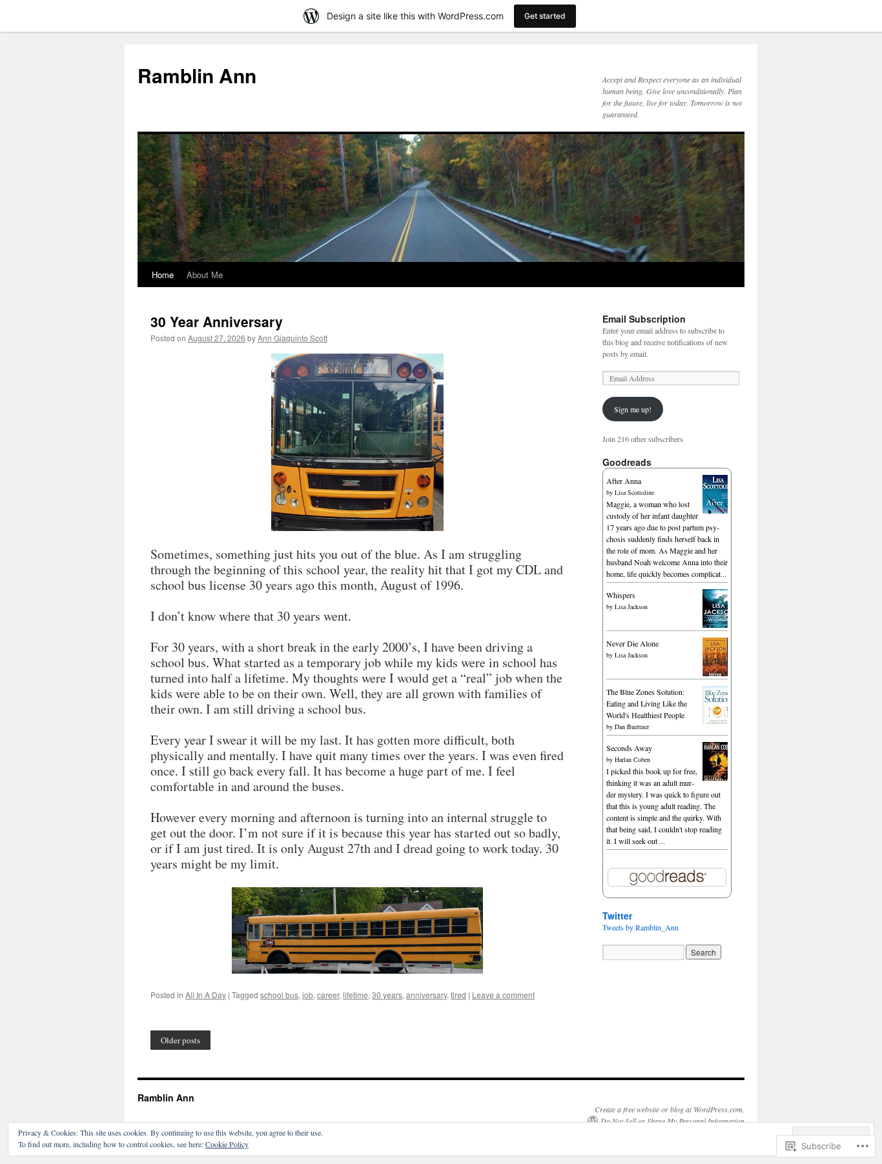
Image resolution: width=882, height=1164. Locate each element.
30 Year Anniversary (216, 321)
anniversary (426, 994)
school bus (279, 994)
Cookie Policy (227, 1144)
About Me (205, 274)
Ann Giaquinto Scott (292, 337)
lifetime (355, 994)
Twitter (617, 915)
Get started (545, 16)
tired (458, 994)
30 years (387, 994)
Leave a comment (503, 994)
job (307, 994)
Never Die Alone (632, 643)
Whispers (620, 595)
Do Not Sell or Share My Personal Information (672, 1121)
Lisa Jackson (631, 606)
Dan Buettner (632, 726)
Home (163, 274)
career (328, 994)
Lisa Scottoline (634, 492)
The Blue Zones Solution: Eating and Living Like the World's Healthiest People (646, 703)
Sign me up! (632, 409)
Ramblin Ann (197, 75)
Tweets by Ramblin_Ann (640, 927)
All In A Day (205, 994)
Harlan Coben (632, 759)
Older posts (180, 1040)
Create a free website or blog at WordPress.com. (669, 1109)
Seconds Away (629, 748)
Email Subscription (644, 318)
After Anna (623, 481)
